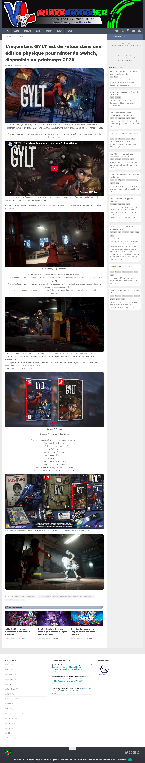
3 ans (54, 671)
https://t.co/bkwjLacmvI (60, 667)
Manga (9, 684)
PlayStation (122, 118)
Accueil (16, 31)
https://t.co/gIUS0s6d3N (75, 681)
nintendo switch (77, 597)
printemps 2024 (88, 597)
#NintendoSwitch (77, 679)
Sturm (22, 638)
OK (130, 760)
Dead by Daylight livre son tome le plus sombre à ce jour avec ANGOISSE (52, 631)
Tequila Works (10, 600)
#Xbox (63, 691)
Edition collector (19, 597)
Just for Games (46, 597)
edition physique (30, 597)
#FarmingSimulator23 (63, 679)
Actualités (27, 31)
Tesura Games (20, 600)
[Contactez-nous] (133, 31)
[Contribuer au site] (138, 752)
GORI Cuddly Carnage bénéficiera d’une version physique (17, 631)
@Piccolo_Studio (58, 669)
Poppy (10, 65)
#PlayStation (56, 691)
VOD (8, 733)
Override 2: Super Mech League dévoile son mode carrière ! (83, 631)
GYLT (38, 597)
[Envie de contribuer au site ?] (139, 31)
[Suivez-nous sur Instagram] (122, 31)
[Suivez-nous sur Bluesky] (128, 31)
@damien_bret (87, 665)
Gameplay (10, 679)
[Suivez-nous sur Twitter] (116, 31)
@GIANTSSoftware (59, 681)
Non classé (114, 204)
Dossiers (10, 674)
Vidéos (70, 31)
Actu (112, 97)
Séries (59, 31)
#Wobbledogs (86, 688)
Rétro (9, 704)
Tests (38, 31)
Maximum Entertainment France (62, 597)
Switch (20, 37)
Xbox (133, 118)
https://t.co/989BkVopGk (74, 691)
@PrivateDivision (75, 667)
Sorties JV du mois (132, 180)
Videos (9, 728)
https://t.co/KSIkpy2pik (74, 669)
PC (111, 77)
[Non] (142, 760)
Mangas (48, 31)
